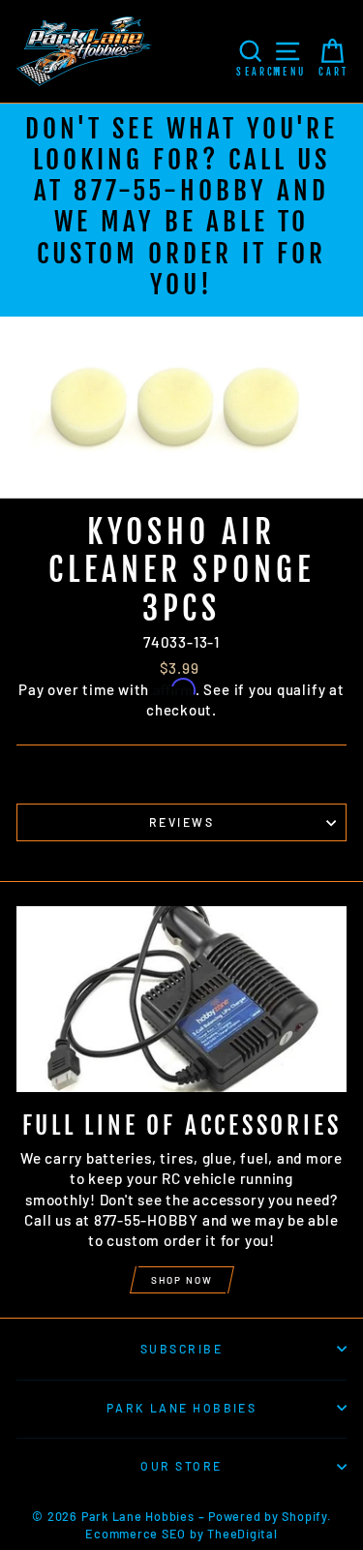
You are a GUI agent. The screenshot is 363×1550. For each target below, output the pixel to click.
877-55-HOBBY (170, 190)
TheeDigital (242, 1533)
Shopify (304, 1516)
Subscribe (181, 1348)
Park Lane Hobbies (181, 1407)
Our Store (181, 1466)
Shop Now (182, 1280)
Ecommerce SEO (135, 1533)
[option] (181, 210)
